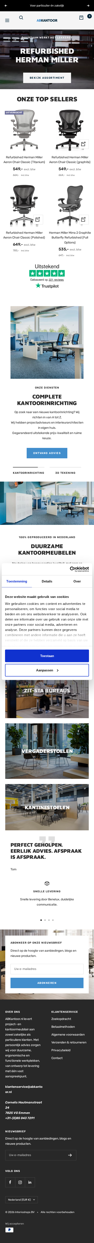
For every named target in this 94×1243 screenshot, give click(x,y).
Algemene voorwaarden (68, 1034)
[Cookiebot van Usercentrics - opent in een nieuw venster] (70, 569)
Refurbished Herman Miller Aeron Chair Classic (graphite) (70, 159)
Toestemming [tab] (16, 581)
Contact (57, 1058)
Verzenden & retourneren (68, 1042)
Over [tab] (77, 581)
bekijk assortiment (47, 77)
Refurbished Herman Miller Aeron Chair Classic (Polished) (24, 235)
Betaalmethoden (63, 1027)
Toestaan (47, 656)
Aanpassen (44, 670)
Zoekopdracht (61, 1019)
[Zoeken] (24, 20)
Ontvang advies (47, 453)
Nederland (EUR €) (19, 1199)
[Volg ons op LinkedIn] (30, 1182)
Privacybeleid (60, 1050)
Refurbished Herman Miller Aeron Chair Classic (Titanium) (24, 159)
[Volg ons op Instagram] (20, 1182)
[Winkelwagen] (84, 20)
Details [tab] (47, 581)
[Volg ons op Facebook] (10, 1182)
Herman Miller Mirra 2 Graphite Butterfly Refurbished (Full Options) (70, 237)
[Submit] (70, 1155)
